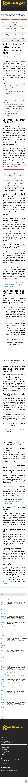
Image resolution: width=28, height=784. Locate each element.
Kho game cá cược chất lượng (14, 110)
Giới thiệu (4, 737)
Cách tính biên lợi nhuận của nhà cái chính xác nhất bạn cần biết (16, 703)
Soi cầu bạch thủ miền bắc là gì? (13, 95)
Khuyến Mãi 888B (6, 753)
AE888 (12, 779)
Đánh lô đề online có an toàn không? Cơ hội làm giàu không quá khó (16, 673)
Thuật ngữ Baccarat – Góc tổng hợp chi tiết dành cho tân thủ (17, 639)
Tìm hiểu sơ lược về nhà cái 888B (15, 104)
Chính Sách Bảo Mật (7, 741)
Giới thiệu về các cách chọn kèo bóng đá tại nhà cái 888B (13, 284)
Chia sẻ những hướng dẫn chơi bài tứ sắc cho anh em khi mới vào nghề (16, 690)
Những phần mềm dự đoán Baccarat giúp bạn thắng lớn (16, 651)
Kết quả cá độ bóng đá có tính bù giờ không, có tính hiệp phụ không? (16, 617)
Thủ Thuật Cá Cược (13, 14)
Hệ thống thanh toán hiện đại (14, 111)
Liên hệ (3, 739)
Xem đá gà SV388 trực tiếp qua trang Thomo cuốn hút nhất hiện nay (16, 603)
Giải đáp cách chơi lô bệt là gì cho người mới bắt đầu (13, 501)
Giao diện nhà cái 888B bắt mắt (14, 108)
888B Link (6, 56)
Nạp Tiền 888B (5, 749)
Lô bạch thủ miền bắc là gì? (12, 86)
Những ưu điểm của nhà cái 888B (15, 106)
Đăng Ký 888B (5, 747)
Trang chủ (4, 14)
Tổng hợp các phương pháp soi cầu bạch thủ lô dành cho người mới (16, 680)
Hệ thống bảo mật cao (12, 113)
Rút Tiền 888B (5, 751)
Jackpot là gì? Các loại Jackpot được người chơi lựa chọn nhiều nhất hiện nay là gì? (16, 667)
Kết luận (7, 115)
